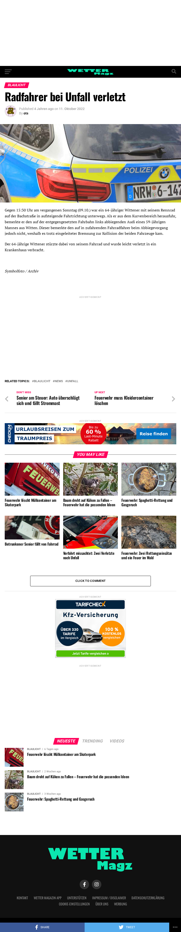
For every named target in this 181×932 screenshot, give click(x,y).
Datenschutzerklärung (148, 897)
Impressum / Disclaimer (109, 897)
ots (26, 113)
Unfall (72, 381)
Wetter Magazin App (48, 897)
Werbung (120, 903)
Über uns (101, 903)
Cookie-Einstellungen (74, 903)
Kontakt (22, 897)
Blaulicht (42, 381)
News (59, 381)
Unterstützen (76, 897)
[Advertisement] (90, 33)
